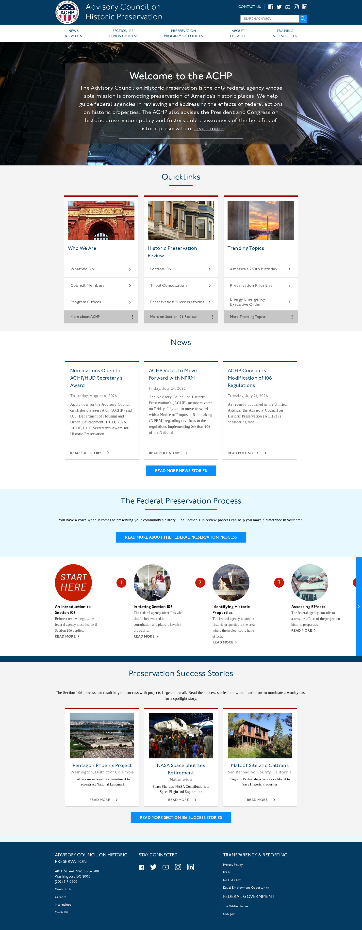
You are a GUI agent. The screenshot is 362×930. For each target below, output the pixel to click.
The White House (235, 906)
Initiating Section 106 (153, 607)
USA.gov (229, 914)
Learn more (209, 129)
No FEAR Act (232, 880)
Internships (63, 904)
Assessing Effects (308, 607)
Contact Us (63, 889)
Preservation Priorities (251, 286)
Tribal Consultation (168, 286)
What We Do (82, 269)
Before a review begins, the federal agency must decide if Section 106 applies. (76, 624)
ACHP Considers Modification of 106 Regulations (250, 378)
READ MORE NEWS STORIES (181, 471)
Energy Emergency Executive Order (247, 302)
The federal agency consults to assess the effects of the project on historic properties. (315, 618)
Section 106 (160, 269)
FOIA (226, 872)
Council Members (87, 286)
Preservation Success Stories (177, 302)
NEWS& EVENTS (73, 33)
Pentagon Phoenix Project (102, 765)
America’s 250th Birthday (254, 269)
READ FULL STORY (85, 453)
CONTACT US (249, 7)
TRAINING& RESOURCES (285, 33)
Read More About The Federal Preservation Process (181, 538)
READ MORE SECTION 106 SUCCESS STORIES (181, 818)
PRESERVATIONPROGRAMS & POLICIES (183, 33)
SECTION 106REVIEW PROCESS (122, 33)
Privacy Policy (233, 865)
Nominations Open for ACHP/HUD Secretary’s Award (96, 378)
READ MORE (65, 637)
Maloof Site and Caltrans (260, 765)
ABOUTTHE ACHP (238, 33)
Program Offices (85, 302)
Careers (60, 897)
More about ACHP (85, 317)
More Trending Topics (248, 317)
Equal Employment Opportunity (246, 887)
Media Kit (61, 912)
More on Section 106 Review (173, 317)
